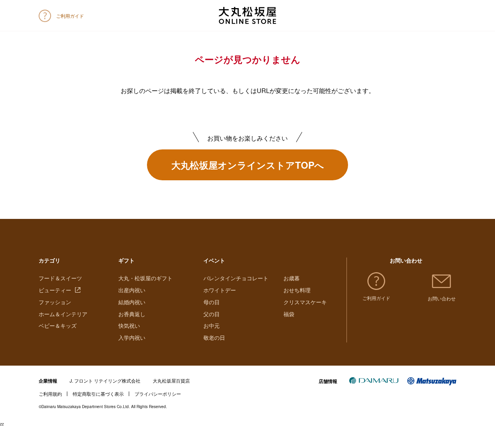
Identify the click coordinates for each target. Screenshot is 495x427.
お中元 (211, 325)
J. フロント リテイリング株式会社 (105, 380)
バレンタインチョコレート (235, 278)
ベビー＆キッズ (58, 325)
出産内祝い (131, 290)
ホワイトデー (219, 290)
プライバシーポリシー (158, 393)
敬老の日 (214, 337)
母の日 (211, 302)
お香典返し (131, 314)
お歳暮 (291, 278)
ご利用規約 (50, 393)
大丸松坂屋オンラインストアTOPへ (247, 164)
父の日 (211, 314)
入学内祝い (131, 337)
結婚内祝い (131, 302)
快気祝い (129, 325)
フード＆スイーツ (60, 278)
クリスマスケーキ (305, 302)
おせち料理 (297, 290)
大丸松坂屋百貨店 (171, 380)
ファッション (55, 302)
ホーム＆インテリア (63, 314)
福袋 (288, 314)
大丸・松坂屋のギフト (145, 278)
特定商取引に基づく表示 (98, 393)
